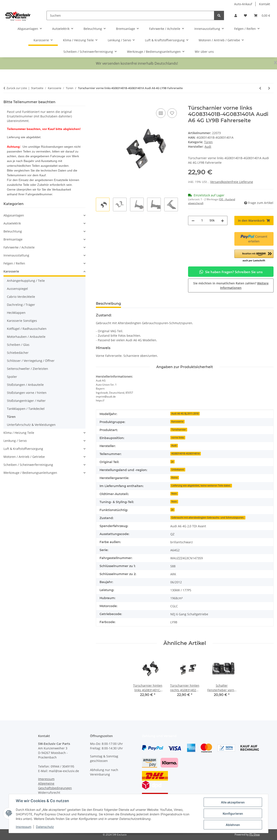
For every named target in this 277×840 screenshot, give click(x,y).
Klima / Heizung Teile (18, 433)
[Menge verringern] (193, 220)
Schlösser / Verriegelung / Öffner (31, 361)
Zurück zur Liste (16, 88)
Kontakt (264, 4)
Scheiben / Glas (18, 345)
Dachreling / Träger (21, 305)
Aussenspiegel (17, 289)
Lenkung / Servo (15, 441)
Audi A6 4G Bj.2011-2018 (184, 413)
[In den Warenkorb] (99, 102)
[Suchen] (219, 15)
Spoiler (12, 377)
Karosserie (177, 421)
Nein (174, 493)
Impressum (23, 827)
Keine (174, 477)
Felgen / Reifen (14, 263)
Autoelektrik (12, 223)
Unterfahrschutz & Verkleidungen (31, 425)
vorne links (177, 437)
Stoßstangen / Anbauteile (25, 385)
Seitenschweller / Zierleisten (27, 369)
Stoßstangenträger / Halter (26, 401)
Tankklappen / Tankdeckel (26, 409)
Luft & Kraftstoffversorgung (23, 449)
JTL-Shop (254, 834)
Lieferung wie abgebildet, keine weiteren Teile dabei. (201, 485)
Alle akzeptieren (233, 802)
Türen (208, 142)
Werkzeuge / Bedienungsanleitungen (30, 473)
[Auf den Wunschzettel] (172, 113)
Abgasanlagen (13, 215)
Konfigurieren (233, 813)
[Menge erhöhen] (222, 220)
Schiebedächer (18, 353)
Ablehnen (233, 825)
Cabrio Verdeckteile (21, 297)
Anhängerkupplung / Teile (26, 281)
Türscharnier (178, 429)
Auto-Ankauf (243, 4)
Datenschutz (45, 827)
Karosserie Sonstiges (22, 321)
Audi (174, 445)
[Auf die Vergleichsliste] (161, 113)
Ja (172, 461)
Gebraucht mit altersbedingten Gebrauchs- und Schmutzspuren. (207, 517)
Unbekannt (177, 469)
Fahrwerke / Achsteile (19, 247)
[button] (235, 15)
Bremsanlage (13, 239)
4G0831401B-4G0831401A (185, 453)
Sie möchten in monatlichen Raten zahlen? (231, 285)
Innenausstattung (16, 255)
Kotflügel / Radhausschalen (27, 329)
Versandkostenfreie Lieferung (231, 182)
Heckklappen (16, 313)
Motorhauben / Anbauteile (26, 337)
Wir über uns (204, 52)
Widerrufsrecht (49, 792)
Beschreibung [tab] (108, 303)
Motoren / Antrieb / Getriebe (24, 457)
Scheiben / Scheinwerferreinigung (28, 465)
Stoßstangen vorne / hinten (27, 393)
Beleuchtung (12, 231)
